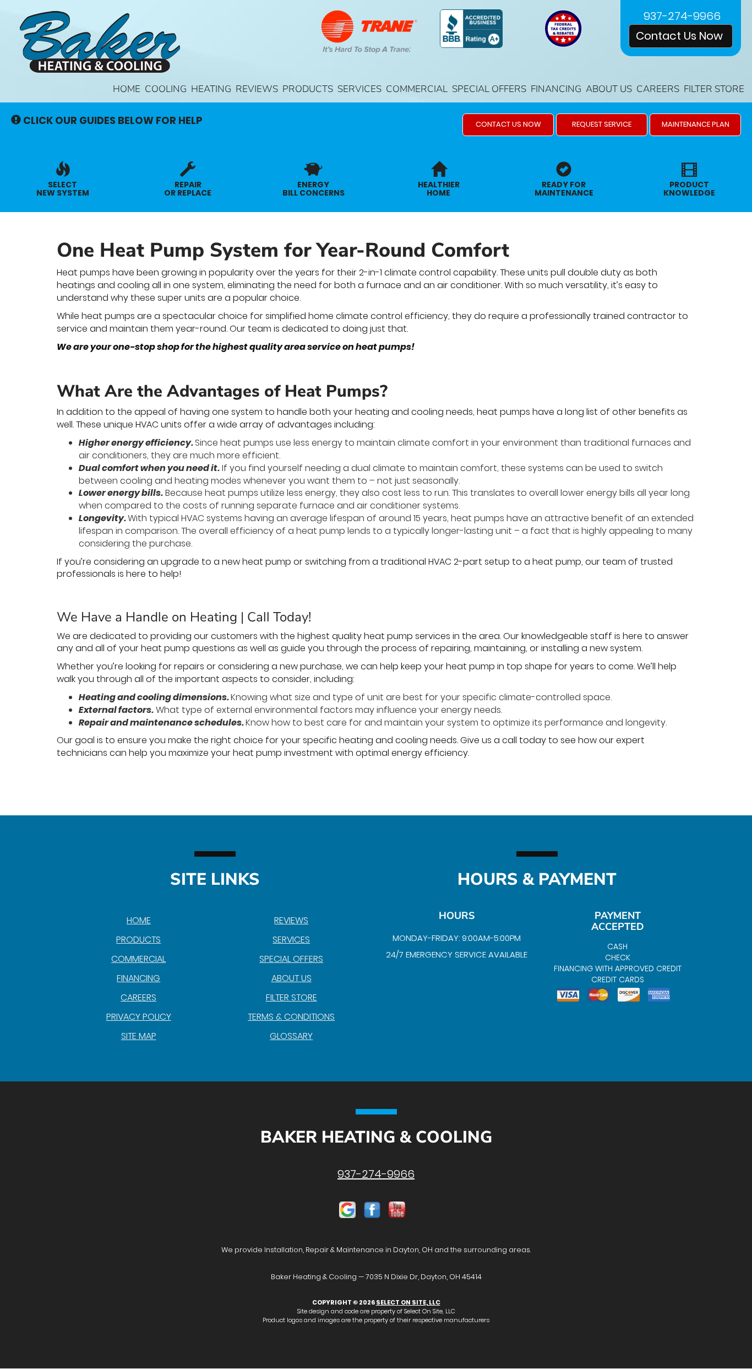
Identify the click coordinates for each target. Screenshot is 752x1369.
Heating (211, 89)
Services (359, 89)
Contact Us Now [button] (681, 36)
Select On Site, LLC (408, 1302)
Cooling (166, 89)
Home (126, 89)
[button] (508, 124)
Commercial (417, 89)
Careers (657, 89)
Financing (556, 89)
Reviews (257, 89)
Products (307, 89)
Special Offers (489, 89)
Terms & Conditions (291, 1016)
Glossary (291, 1036)
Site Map (138, 1036)
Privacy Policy (138, 1016)
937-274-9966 (376, 1174)
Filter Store (714, 89)
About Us (609, 89)
